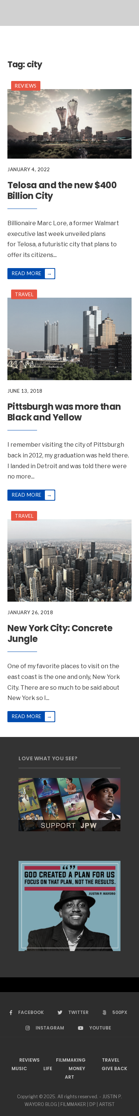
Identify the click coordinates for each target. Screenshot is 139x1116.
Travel (24, 294)
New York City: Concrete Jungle (59, 633)
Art (69, 1077)
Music (19, 1068)
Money (77, 1068)
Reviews (26, 86)
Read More (32, 273)
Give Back (114, 1068)
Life (47, 1068)
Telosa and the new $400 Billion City (61, 190)
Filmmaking (71, 1060)
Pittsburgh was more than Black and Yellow (64, 411)
